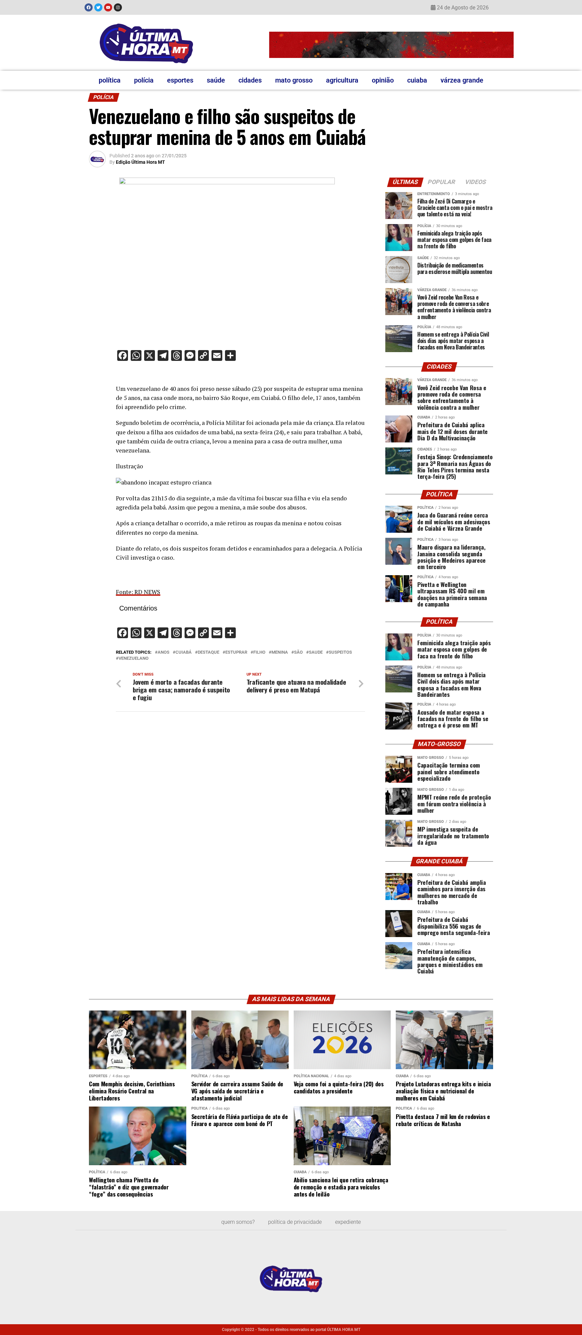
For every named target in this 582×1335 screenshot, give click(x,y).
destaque (208, 652)
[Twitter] (98, 7)
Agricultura (342, 80)
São (298, 652)
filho (259, 652)
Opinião (383, 80)
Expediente (348, 1222)
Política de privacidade (295, 1222)
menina (279, 652)
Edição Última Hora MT (140, 162)
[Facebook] (89, 7)
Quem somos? (238, 1222)
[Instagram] (118, 7)
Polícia (144, 80)
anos (163, 652)
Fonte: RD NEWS (138, 592)
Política (110, 80)
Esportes (180, 80)
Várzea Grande (462, 80)
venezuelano (134, 658)
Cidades (250, 80)
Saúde (216, 80)
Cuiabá (183, 652)
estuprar (236, 652)
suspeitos (340, 652)
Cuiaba (417, 80)
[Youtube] (108, 7)
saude (316, 652)
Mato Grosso (294, 80)
